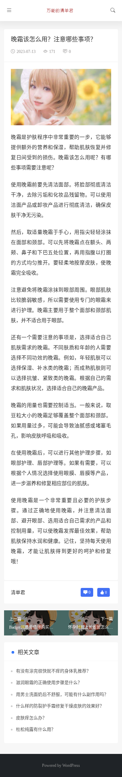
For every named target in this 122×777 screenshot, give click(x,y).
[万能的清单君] (61, 10)
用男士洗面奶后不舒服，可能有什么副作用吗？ (62, 694)
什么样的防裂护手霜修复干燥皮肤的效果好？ (60, 705)
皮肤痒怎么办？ (31, 717)
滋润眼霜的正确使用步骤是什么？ (49, 682)
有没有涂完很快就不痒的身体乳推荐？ (53, 670)
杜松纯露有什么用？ (36, 729)
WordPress (71, 765)
